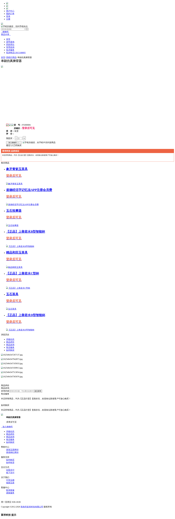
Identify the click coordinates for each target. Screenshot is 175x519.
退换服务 (10, 493)
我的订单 (10, 14)
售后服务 (10, 347)
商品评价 (10, 342)
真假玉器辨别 (12, 450)
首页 (3, 57)
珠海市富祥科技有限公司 (32, 507)
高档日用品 (11, 57)
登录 (8, 16)
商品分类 (6, 34)
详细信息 (10, 339)
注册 (8, 19)
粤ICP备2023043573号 (11, 509)
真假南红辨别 (12, 452)
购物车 (5, 32)
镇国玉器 (10, 483)
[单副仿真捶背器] (2, 67)
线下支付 (10, 473)
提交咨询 (37, 391)
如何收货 (10, 462)
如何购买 (10, 350)
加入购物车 (12, 143)
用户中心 (10, 11)
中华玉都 (10, 480)
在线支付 (10, 470)
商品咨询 (10, 345)
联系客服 (10, 490)
